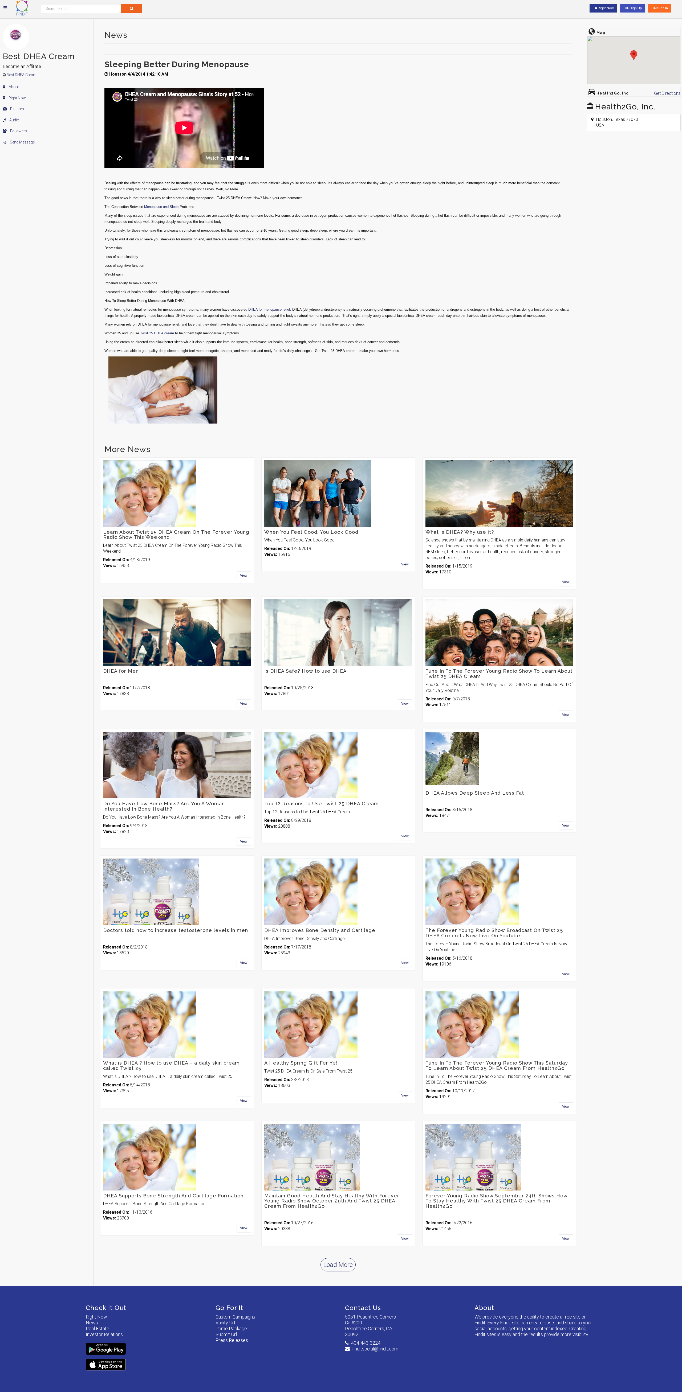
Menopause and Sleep (161, 207)
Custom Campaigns (235, 1317)
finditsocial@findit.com (375, 1349)
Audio (14, 120)
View (243, 575)
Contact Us (363, 1308)
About (13, 87)
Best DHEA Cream (21, 75)
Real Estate (97, 1328)
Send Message (22, 142)
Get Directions (667, 93)
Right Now (17, 98)
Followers (18, 131)
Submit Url (226, 1334)
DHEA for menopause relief (269, 309)
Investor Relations (104, 1334)
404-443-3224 (365, 1343)
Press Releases (232, 1340)
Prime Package (231, 1328)
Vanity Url (225, 1322)
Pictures (16, 109)
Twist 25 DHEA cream (157, 333)
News (92, 1322)
